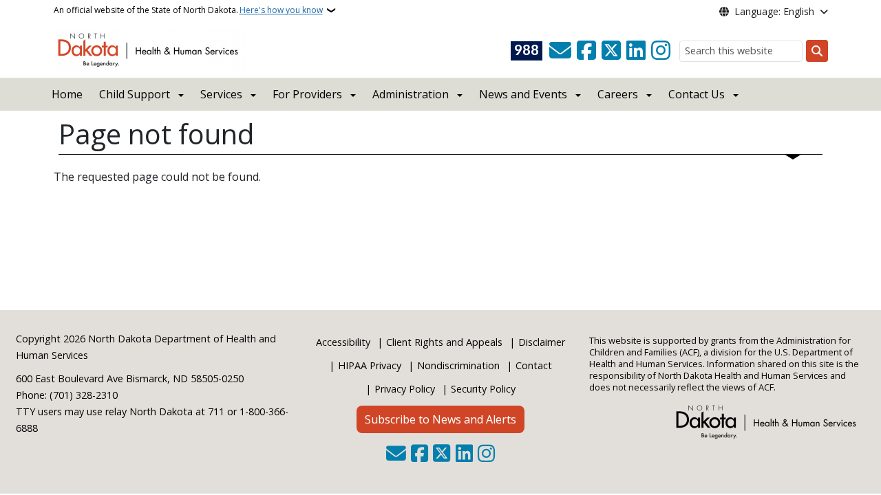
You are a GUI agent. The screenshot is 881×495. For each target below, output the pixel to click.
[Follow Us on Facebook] (586, 51)
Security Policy (483, 388)
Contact (534, 365)
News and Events (523, 94)
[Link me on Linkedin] (636, 51)
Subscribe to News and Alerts (440, 419)
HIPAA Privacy (369, 365)
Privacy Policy (404, 388)
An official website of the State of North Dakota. (188, 10)
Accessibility (343, 342)
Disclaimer (541, 342)
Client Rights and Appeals (444, 342)
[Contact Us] (560, 51)
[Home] (150, 48)
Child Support (134, 94)
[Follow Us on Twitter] (611, 51)
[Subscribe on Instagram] (660, 51)
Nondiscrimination (458, 365)
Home (67, 94)
